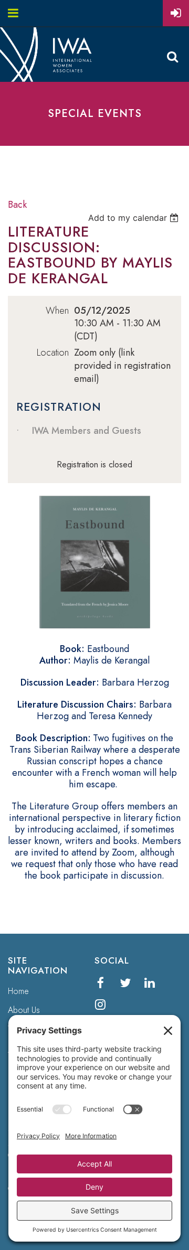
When (57, 310)
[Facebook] (100, 983)
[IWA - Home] (50, 79)
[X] (125, 983)
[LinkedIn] (150, 983)
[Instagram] (100, 1004)
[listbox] (134, 217)
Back (17, 204)
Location (53, 352)
